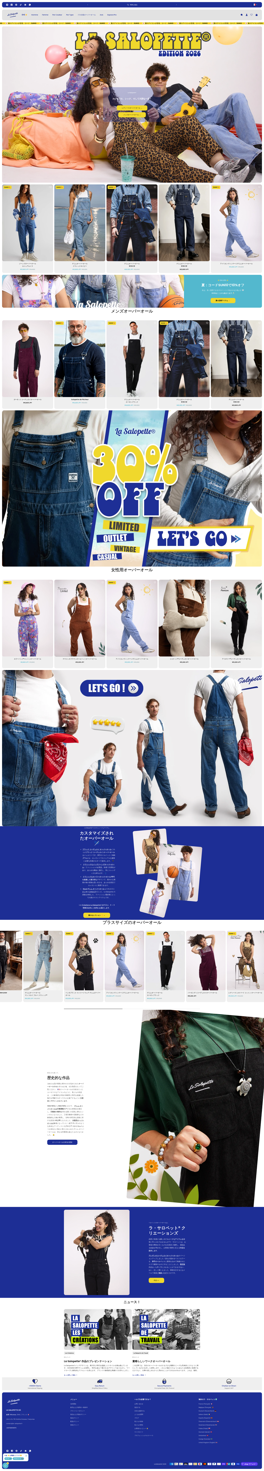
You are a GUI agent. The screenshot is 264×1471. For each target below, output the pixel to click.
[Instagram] (7, 4)
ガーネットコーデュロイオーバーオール (132, 263)
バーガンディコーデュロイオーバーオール (121, 993)
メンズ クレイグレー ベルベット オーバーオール (184, 263)
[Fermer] (32, 1418)
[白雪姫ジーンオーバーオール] (184, 618)
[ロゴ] (12, 15)
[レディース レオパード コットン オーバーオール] (165, 960)
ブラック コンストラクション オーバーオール (132, 399)
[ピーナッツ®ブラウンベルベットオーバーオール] (236, 222)
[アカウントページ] (246, 15)
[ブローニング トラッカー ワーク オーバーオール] (236, 358)
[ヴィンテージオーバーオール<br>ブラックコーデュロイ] (79, 618)
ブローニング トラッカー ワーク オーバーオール (236, 399)
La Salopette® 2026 (160, 1464)
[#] (132, 488)
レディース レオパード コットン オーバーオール (164, 993)
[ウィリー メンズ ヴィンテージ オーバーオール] (79, 222)
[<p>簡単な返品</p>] (132, 5)
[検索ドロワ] (241, 15)
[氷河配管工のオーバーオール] (184, 358)
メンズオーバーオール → (132, 115)
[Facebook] (11, 4)
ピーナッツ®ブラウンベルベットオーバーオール (236, 263)
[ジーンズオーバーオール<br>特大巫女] (27, 222)
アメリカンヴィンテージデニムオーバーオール (41, 993)
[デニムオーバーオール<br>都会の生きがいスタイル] (131, 618)
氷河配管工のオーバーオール (184, 399)
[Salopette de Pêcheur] (206, 960)
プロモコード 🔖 (18, 1458)
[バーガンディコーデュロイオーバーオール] (124, 960)
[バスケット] (256, 15)
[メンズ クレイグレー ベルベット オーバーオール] (184, 222)
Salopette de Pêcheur (196, 993)
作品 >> (156, 1280)
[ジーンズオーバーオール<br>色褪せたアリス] (236, 618)
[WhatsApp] (30, 4)
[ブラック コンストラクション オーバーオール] (131, 358)
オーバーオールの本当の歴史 (62, 1142)
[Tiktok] (20, 4)
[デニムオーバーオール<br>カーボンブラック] (84, 960)
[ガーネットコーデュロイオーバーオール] (131, 222)
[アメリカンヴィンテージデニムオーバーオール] (43, 960)
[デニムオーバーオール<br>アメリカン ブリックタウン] (27, 358)
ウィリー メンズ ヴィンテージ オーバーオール (80, 263)
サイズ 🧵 (8, 1458)
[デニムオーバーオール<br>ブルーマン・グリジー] (79, 358)
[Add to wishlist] (50, 187)
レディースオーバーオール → (132, 108)
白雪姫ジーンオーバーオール (184, 659)
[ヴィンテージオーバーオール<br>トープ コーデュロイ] (27, 618)
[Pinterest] (16, 4)
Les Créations (69, 1353)
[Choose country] (255, 4)
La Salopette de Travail (140, 1353)
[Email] (25, 4)
